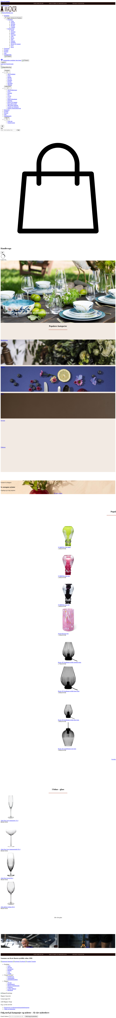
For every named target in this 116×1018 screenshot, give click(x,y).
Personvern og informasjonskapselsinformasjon (16, 1007)
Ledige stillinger (11, 988)
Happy (13, 33)
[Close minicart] (2, 252)
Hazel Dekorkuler (12, 99)
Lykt (8, 972)
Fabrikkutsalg (7, 54)
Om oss (9, 982)
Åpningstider (10, 978)
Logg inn (3, 62)
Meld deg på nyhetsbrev (31, 1016)
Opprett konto (9, 64)
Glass (12, 21)
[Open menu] (6, 67)
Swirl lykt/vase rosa (63, 633)
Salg (5, 53)
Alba (12, 36)
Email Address (5, 1016)
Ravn (12, 47)
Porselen (9, 80)
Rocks (12, 38)
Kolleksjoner (10, 28)
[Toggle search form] (8, 56)
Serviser (13, 24)
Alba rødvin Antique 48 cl (8, 907)
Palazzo (13, 41)
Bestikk (13, 25)
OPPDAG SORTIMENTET (10, 317)
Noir (12, 39)
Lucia (9, 97)
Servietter (10, 83)
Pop (8, 94)
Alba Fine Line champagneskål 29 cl (10, 849)
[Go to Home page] (5, 5)
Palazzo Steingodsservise (14, 108)
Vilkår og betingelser (9, 1009)
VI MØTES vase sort (63, 605)
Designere (7, 48)
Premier (6, 51)
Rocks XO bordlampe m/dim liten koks (68, 720)
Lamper (13, 27)
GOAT (9, 96)
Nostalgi (13, 32)
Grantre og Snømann (13, 107)
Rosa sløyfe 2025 (12, 103)
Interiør (13, 22)
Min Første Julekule (12, 105)
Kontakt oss (10, 976)
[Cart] (1, 65)
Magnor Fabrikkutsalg (13, 985)
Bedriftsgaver (11, 984)
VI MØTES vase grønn (64, 547)
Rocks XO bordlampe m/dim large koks (68, 691)
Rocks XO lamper (16, 44)
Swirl (12, 30)
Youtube (33, 961)
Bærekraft (10, 990)
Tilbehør (9, 85)
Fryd (12, 45)
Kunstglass (10, 969)
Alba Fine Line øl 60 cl (7, 878)
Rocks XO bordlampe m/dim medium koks (69, 662)
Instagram (10, 961)
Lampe (9, 973)
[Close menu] (2, 126)
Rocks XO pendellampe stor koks (67, 748)
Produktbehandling (12, 979)
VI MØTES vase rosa (64, 576)
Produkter (6, 15)
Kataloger (10, 987)
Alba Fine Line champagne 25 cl (9, 820)
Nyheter (6, 50)
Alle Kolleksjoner (12, 90)
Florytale (13, 35)
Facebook (22, 961)
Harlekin (13, 42)
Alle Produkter (11, 74)
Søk (18, 130)
